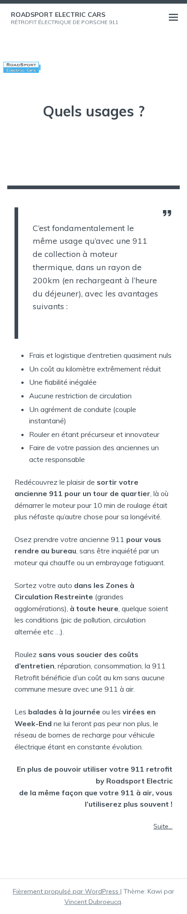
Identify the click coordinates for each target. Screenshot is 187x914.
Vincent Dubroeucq (92, 902)
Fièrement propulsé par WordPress (66, 891)
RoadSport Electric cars (58, 14)
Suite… (162, 826)
